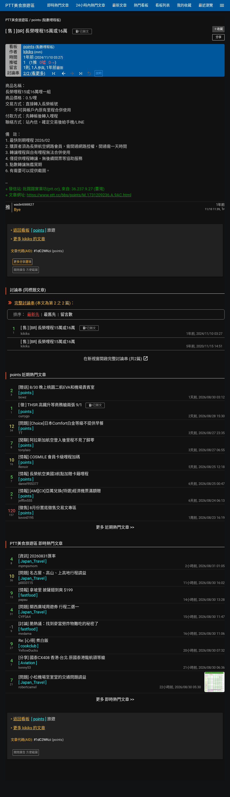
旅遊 (33, 230)
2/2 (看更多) (34, 73)
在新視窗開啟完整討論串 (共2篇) (116, 358)
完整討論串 (24, 303)
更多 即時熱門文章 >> (115, 699)
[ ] (25, 392)
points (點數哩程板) (46, 20)
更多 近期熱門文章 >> (115, 527)
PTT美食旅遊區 (16, 20)
